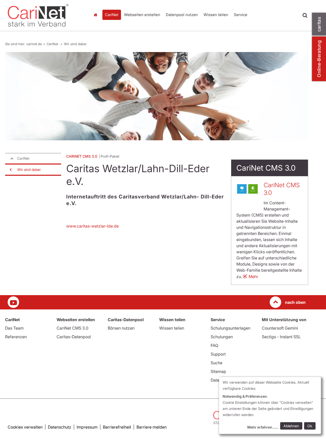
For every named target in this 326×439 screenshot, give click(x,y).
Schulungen (222, 336)
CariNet (111, 14)
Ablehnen (291, 426)
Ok (309, 426)
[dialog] (270, 405)
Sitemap (218, 371)
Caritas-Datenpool (74, 336)
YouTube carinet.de (13, 302)
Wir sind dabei (75, 44)
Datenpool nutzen (182, 14)
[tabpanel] (156, 96)
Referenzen (16, 336)
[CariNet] (45, 15)
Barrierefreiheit (117, 427)
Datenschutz (59, 427)
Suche (216, 362)
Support (218, 354)
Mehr (253, 276)
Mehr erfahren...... (262, 427)
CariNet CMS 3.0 (72, 328)
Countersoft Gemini (280, 328)
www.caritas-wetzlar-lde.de (92, 226)
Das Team (14, 328)
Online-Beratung (319, 58)
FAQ (214, 345)
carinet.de (97, 14)
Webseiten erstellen (142, 14)
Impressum (87, 427)
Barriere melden (152, 427)
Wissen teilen (215, 14)
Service (240, 14)
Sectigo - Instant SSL (281, 336)
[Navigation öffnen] (10, 170)
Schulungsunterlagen (230, 328)
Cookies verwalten (25, 427)
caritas (319, 24)
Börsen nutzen (121, 328)
